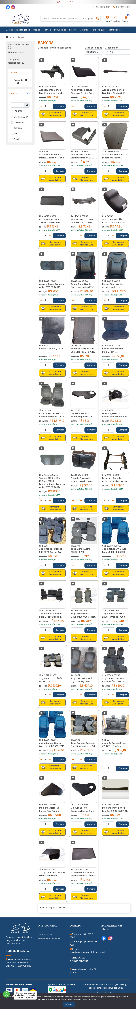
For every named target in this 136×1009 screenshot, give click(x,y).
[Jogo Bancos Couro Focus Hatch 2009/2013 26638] (52, 724)
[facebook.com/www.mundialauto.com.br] (8, 7)
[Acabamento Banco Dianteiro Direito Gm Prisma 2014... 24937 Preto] (84, 71)
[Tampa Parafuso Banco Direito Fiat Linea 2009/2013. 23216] (52, 854)
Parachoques (99, 30)
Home (11, 37)
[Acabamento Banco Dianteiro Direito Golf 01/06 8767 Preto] (115, 71)
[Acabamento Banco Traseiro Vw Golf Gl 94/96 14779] (52, 201)
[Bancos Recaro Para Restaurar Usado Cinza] (52, 395)
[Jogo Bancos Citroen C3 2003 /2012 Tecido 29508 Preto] (115, 659)
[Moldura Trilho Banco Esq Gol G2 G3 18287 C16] (115, 789)
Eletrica (47, 30)
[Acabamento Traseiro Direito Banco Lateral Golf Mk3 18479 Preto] (84, 201)
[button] (98, 19)
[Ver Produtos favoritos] (115, 17)
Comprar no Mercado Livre (55, 114)
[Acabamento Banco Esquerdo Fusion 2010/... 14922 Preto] (84, 136)
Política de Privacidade (49, 938)
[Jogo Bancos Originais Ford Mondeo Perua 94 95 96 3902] (84, 724)
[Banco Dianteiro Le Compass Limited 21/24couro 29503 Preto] (115, 266)
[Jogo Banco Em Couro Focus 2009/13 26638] (115, 530)
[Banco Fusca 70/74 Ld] (52, 330)
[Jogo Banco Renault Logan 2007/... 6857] (84, 660)
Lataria (73, 30)
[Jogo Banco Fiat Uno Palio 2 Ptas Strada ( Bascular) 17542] (52, 595)
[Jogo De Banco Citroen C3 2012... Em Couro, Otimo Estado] (115, 724)
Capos (36, 30)
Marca (14, 93)
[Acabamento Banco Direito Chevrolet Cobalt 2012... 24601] (52, 136)
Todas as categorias (19, 30)
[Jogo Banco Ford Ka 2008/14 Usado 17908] (115, 595)
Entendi (68, 1004)
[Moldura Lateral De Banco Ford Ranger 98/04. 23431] (52, 789)
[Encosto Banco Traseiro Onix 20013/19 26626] (52, 459)
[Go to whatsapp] (6, 994)
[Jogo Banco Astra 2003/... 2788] (84, 530)
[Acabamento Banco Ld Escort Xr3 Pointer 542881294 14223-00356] (115, 136)
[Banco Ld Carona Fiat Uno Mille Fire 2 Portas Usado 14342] (84, 330)
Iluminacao (60, 30)
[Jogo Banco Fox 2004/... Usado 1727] (52, 660)
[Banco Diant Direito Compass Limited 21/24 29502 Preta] (84, 265)
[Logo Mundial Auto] (19, 18)
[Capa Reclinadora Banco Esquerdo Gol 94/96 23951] (84, 395)
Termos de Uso (45, 934)
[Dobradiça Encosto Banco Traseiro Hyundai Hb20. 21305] (115, 395)
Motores (84, 30)
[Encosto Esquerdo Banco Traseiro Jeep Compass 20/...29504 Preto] (84, 459)
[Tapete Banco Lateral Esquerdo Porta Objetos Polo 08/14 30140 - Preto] (84, 854)
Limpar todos (17, 52)
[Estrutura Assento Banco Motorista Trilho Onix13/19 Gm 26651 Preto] (115, 459)
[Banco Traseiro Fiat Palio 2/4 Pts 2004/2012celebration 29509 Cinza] (115, 330)
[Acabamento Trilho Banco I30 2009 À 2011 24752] (115, 200)
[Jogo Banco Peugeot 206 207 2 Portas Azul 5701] (52, 530)
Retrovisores (115, 30)
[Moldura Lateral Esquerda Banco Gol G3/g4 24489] (84, 789)
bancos (21, 37)
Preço (14, 72)
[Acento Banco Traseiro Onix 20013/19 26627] (52, 265)
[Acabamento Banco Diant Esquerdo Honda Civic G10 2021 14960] (52, 71)
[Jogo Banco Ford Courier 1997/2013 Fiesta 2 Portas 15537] (84, 595)
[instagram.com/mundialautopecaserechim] (13, 7)
